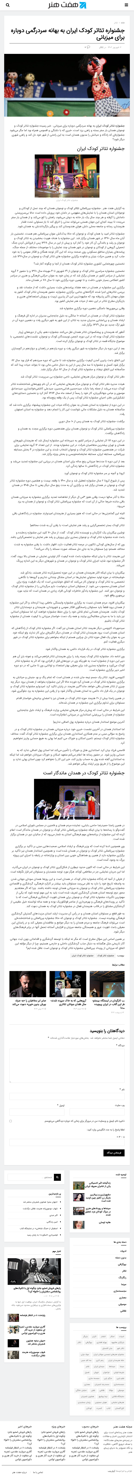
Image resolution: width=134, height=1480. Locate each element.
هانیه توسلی (105, 1222)
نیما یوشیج (103, 1396)
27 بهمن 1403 (39, 1009)
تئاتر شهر (120, 1348)
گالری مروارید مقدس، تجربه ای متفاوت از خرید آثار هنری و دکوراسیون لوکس (32, 1330)
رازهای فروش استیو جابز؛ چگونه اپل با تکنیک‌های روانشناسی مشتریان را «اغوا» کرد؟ (37, 1290)
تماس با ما (38, 1472)
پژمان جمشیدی (84, 1402)
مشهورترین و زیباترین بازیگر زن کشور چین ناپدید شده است (98, 1198)
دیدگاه (120, 1045)
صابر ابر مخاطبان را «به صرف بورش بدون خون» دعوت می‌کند (29, 1002)
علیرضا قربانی (119, 1372)
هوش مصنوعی (101, 1402)
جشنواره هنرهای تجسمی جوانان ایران (109, 1354)
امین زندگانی (52, 1222)
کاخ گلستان (119, 1408)
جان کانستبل (107, 1348)
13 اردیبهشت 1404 (117, 1012)
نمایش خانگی (81, 1390)
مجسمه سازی (94, 1378)
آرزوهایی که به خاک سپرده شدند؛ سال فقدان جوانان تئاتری (68, 1002)
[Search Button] (57, 1177)
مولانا (111, 1390)
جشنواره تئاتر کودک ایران (110, 126)
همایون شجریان (87, 1396)
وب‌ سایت (120, 1105)
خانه (123, 22)
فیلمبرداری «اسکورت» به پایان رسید (42, 1235)
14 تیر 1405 (53, 1296)
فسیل (87, 1372)
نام (122, 1090)
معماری (122, 1298)
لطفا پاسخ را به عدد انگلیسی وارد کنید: (106, 1130)
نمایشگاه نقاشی (118, 1396)
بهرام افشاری (102, 1342)
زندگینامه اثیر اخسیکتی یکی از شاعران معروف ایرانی (98, 1184)
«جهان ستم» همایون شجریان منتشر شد (40, 1202)
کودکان (89, 1408)
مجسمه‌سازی (120, 1291)
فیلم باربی (120, 1378)
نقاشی (123, 1311)
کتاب (108, 1408)
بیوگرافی (122, 1264)
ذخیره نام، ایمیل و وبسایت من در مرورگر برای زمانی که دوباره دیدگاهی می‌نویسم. (84, 1121)
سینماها (112, 1366)
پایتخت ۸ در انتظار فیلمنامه (32, 1315)
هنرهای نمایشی (117, 1402)
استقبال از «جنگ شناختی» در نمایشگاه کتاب (39, 1228)
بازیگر (85, 1336)
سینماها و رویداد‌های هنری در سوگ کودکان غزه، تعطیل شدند (98, 1212)
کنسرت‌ (99, 1408)
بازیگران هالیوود (117, 1342)
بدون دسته (120, 1258)
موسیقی (122, 1304)
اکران (94, 1336)
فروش (96, 1372)
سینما (123, 1284)
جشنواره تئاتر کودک (105, 955)
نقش (93, 1390)
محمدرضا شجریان (102, 1384)
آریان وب (111, 1471)
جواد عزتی (85, 1354)
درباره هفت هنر (19, 1472)
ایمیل (60, 1105)
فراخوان (106, 1372)
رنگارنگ (122, 1277)
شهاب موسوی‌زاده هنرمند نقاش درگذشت (40, 1208)
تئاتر (116, 22)
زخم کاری (100, 1360)
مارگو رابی (108, 1378)
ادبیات (123, 1251)
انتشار (103, 1336)
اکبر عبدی (54, 1215)
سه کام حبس (86, 1360)
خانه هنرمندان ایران (116, 1360)
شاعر (87, 1366)
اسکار (112, 1336)
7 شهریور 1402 (114, 47)
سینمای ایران (99, 1366)
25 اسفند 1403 (79, 1009)
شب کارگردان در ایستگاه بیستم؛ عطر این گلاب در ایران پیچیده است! (109, 1004)
